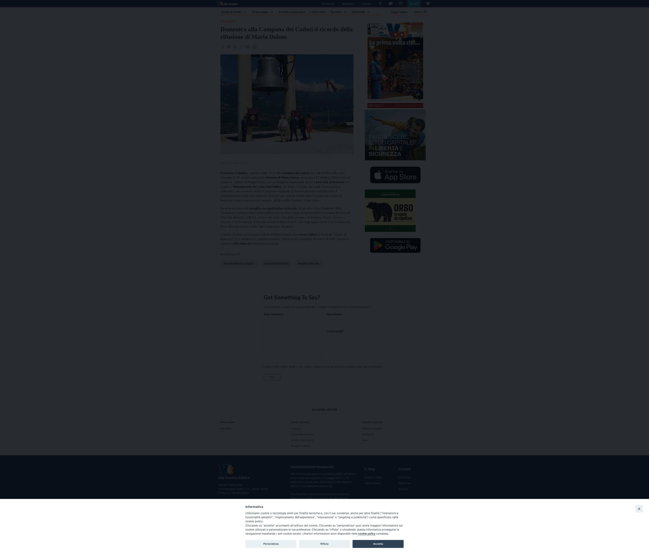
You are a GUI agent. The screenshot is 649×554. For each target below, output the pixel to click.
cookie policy (366, 533)
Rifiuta (324, 543)
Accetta (378, 543)
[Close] (639, 508)
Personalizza (271, 543)
